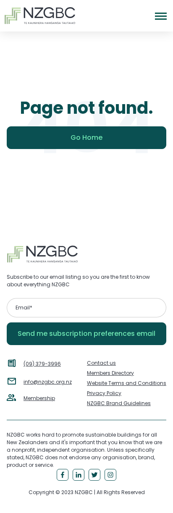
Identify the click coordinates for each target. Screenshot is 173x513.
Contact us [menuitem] (101, 362)
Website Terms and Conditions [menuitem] (126, 383)
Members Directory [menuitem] (110, 373)
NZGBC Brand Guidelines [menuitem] (119, 403)
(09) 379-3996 (42, 363)
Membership (39, 398)
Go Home (86, 137)
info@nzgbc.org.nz (48, 381)
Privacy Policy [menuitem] (104, 393)
